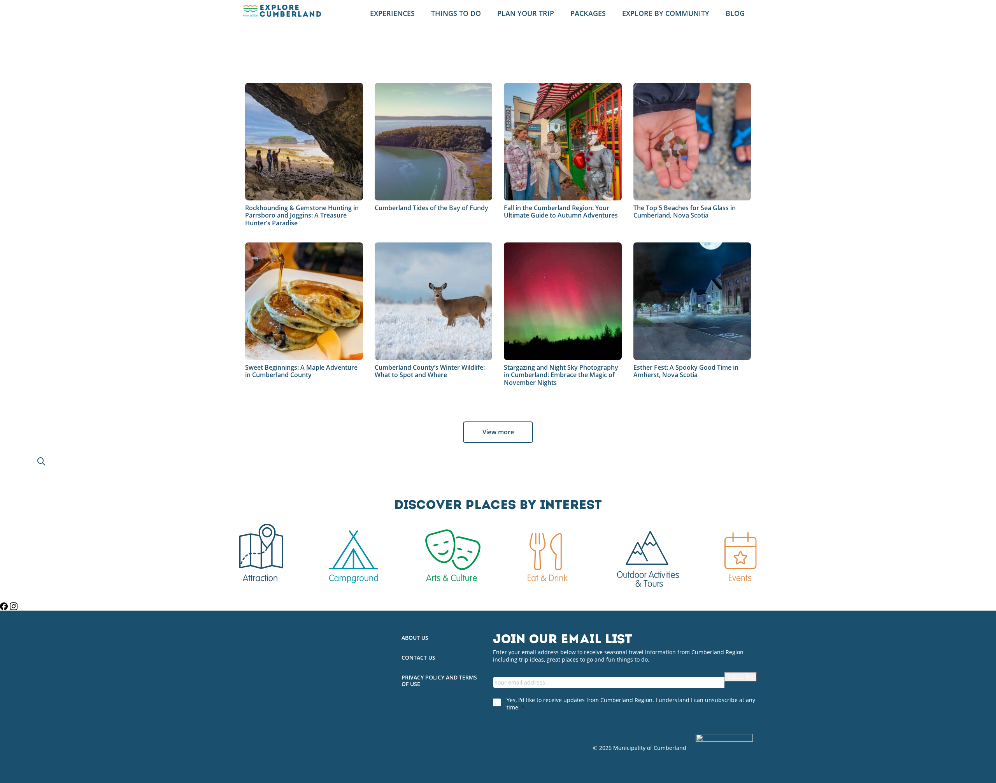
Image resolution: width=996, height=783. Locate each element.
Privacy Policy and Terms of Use (439, 681)
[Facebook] (5, 606)
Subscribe (741, 676)
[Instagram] (14, 606)
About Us (415, 638)
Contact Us (418, 658)
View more (498, 432)
